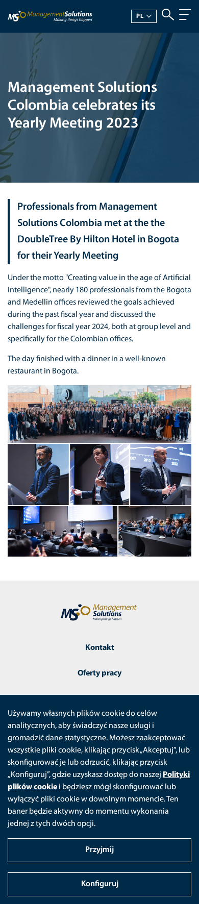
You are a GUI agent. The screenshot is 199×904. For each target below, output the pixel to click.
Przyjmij (99, 850)
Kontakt (99, 648)
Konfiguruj (99, 884)
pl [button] (140, 16)
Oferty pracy (99, 673)
